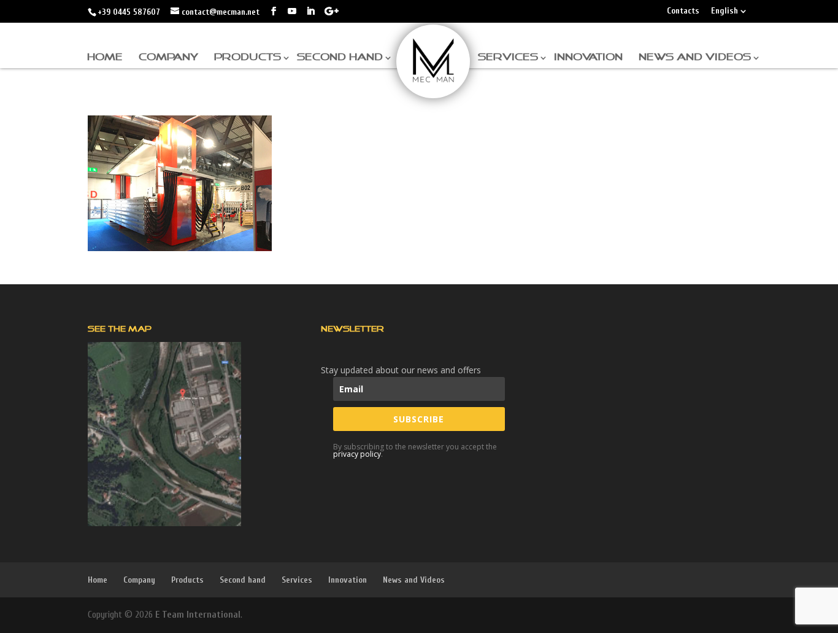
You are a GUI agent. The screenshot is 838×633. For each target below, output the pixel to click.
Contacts (683, 11)
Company (168, 57)
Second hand (340, 57)
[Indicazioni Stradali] (164, 434)
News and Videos (695, 57)
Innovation (588, 57)
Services (508, 57)
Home (105, 57)
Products (247, 57)
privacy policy (357, 454)
